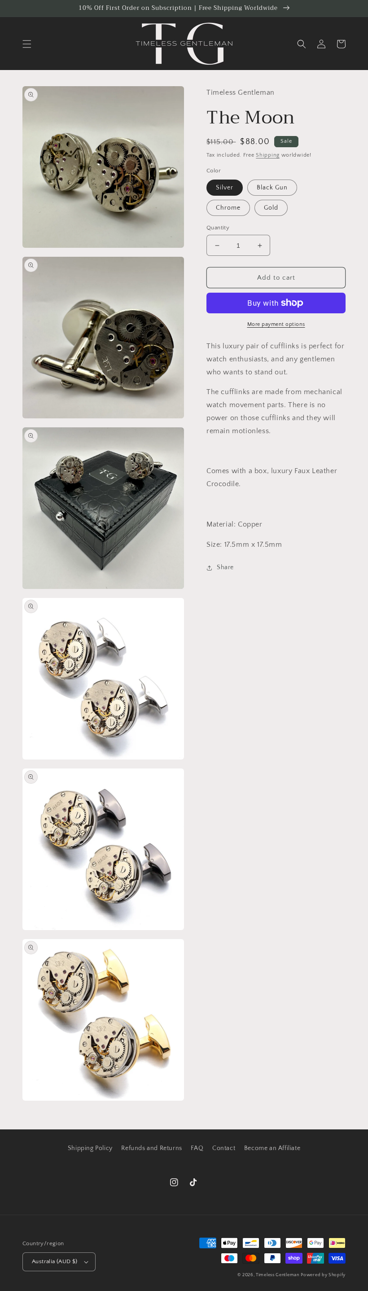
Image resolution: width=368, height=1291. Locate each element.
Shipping (268, 155)
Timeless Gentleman (277, 1275)
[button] (27, 44)
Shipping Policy (90, 1148)
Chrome (228, 207)
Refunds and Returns (151, 1148)
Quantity (217, 227)
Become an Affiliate (272, 1148)
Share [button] (225, 567)
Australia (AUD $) (55, 1261)
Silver (224, 187)
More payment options (276, 324)
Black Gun (272, 187)
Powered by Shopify (323, 1275)
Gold (271, 207)
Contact (223, 1148)
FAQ (197, 1148)
